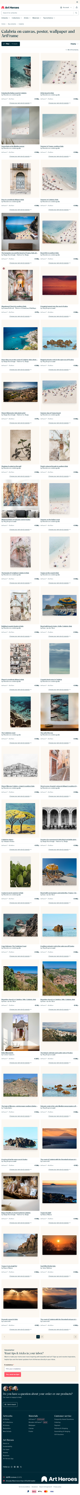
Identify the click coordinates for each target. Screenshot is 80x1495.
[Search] (76, 13)
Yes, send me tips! (12, 1374)
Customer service (62, 1416)
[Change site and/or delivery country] (77, 2)
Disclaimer (35, 1487)
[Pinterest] (15, 1467)
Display (73, 44)
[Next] (75, 1336)
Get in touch (11, 1404)
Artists (26, 18)
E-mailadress (9, 1365)
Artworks (4, 18)
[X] (21, 1467)
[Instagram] (12, 1467)
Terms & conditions (24, 1487)
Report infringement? (45, 1487)
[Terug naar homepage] (10, 7)
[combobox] (38, 13)
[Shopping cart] (77, 7)
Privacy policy (57, 1487)
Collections (16, 18)
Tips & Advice (48, 18)
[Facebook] (18, 1467)
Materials (35, 18)
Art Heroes (8, 1440)
